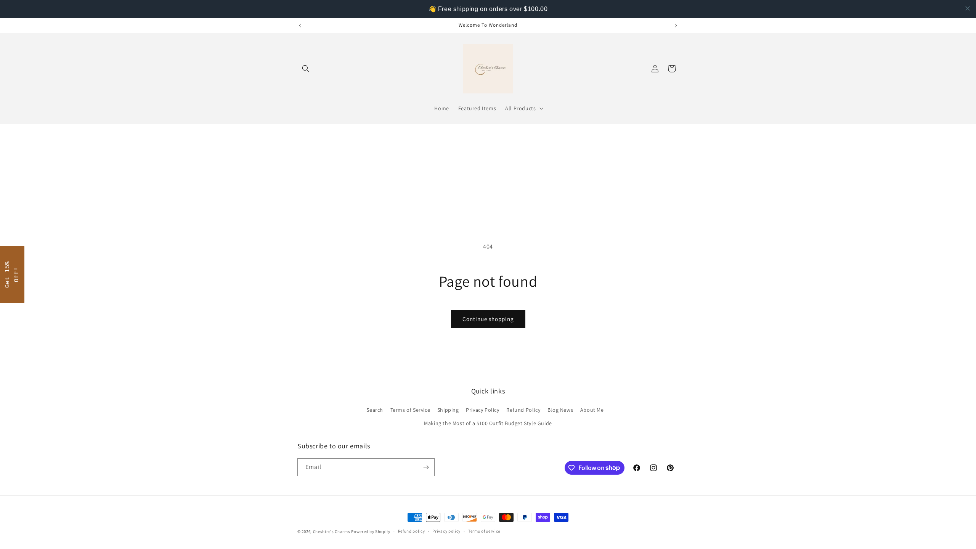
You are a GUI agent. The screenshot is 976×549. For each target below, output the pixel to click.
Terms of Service (410, 409)
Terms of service (484, 531)
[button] (305, 68)
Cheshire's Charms (331, 531)
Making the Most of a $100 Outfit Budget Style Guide (488, 423)
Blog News (560, 409)
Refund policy (411, 531)
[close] (967, 8)
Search (374, 409)
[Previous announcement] (300, 25)
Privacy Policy (482, 409)
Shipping (448, 409)
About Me (592, 409)
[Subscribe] (425, 467)
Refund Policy (523, 409)
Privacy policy (446, 531)
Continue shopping (488, 319)
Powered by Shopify (370, 531)
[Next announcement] (676, 25)
